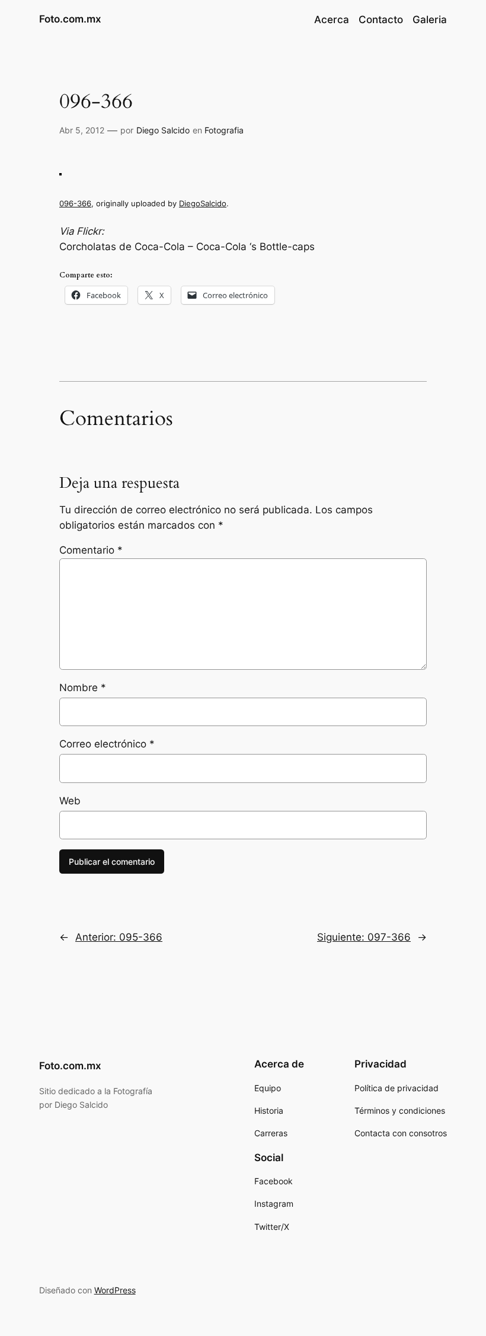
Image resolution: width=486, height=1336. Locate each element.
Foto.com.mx (70, 19)
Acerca (331, 19)
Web (70, 801)
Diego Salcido (163, 130)
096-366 (75, 203)
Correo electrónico (107, 744)
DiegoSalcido (202, 203)
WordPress (115, 1290)
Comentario (91, 550)
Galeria (430, 19)
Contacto (381, 19)
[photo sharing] (60, 172)
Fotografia (224, 130)
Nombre (82, 687)
